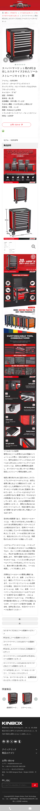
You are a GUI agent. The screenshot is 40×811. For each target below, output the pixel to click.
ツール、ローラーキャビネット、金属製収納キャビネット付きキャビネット (19, 678)
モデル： (7, 140)
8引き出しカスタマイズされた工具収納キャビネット (19, 650)
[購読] (35, 785)
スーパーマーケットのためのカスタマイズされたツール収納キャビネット (19, 664)
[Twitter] (11, 741)
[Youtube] (15, 741)
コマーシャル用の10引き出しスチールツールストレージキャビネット (13, 707)
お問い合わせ (15, 124)
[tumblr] (19, 741)
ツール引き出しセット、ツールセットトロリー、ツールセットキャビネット (19, 671)
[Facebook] (3, 741)
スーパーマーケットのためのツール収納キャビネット (19, 643)
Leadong (24, 801)
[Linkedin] (7, 741)
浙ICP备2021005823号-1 (28, 799)
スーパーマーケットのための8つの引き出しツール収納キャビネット (19, 657)
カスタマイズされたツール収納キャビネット (19, 632)
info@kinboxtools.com (15, 763)
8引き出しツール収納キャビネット (16, 638)
